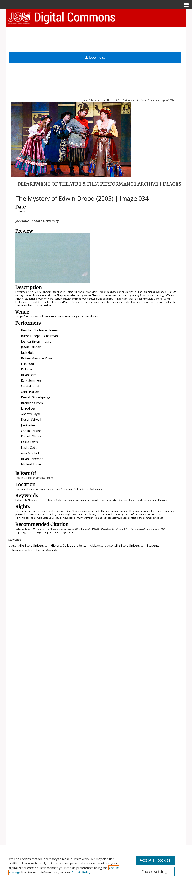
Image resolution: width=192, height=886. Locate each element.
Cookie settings (155, 871)
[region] (96, 865)
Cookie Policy (81, 872)
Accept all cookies (155, 860)
